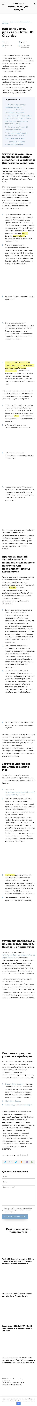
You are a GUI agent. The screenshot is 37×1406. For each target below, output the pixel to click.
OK (18, 1403)
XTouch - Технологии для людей (18, 6)
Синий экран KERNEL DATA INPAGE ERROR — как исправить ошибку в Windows (17, 1328)
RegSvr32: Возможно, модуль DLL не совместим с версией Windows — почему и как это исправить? (18, 1261)
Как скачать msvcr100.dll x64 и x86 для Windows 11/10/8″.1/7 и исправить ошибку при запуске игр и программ (18, 1360)
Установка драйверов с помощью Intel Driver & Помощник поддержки (16, 135)
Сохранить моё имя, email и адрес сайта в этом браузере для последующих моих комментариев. (18, 1210)
